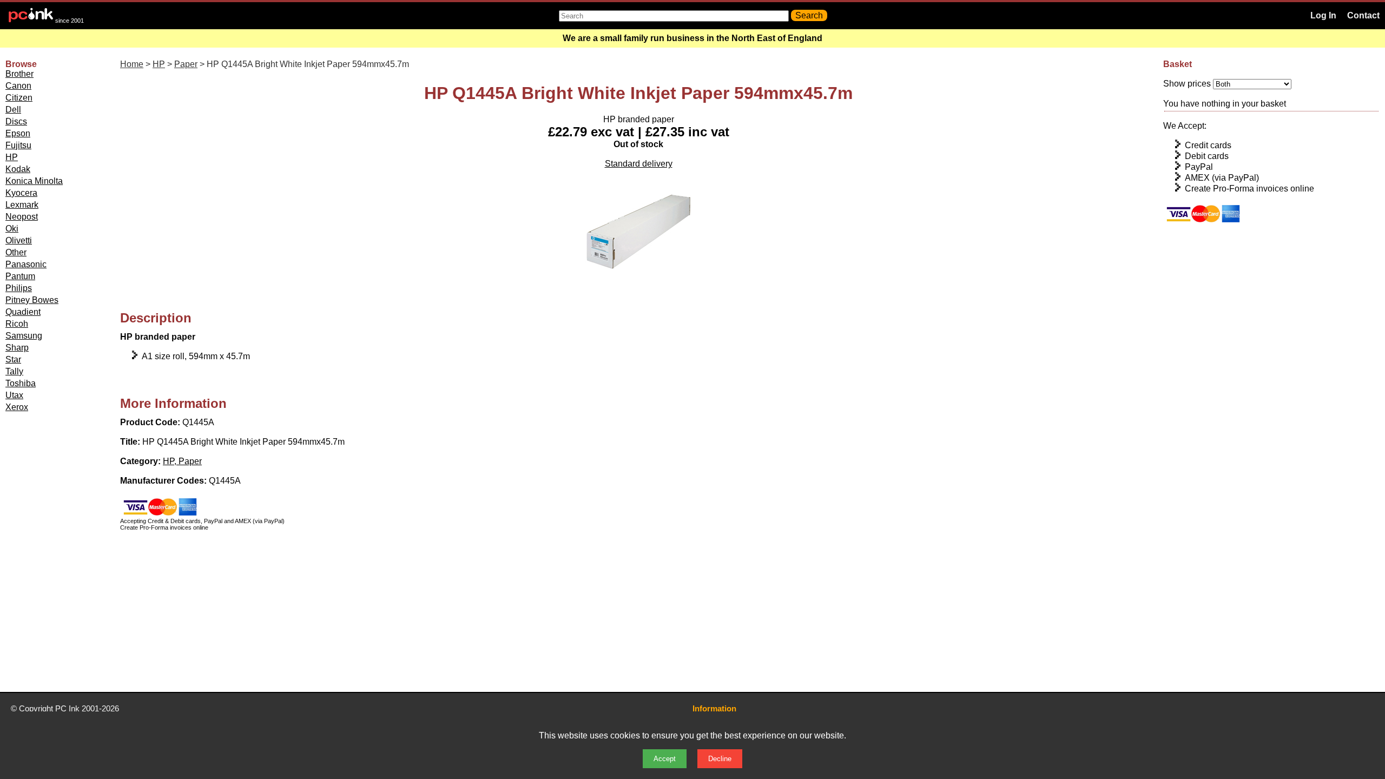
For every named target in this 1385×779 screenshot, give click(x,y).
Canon (18, 85)
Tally (14, 371)
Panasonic (26, 264)
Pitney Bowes (31, 300)
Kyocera (21, 192)
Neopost (21, 216)
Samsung (23, 335)
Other (16, 252)
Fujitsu (18, 145)
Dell (13, 109)
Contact (1363, 15)
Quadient (23, 311)
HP (11, 157)
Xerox (16, 407)
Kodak (17, 169)
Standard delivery (638, 163)
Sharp (17, 347)
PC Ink (67, 708)
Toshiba (20, 383)
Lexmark (21, 204)
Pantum (20, 276)
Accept (665, 759)
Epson (17, 133)
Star (13, 359)
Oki (11, 228)
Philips (18, 288)
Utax (14, 395)
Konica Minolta (34, 181)
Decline (719, 759)
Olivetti (18, 240)
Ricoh (16, 323)
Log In (1323, 15)
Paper (185, 64)
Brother (19, 73)
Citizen (18, 97)
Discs (16, 121)
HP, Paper (182, 461)
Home (131, 64)
